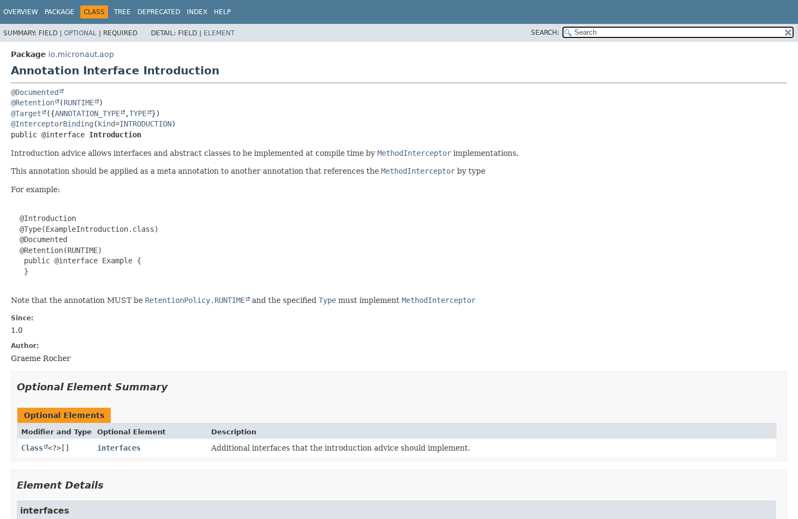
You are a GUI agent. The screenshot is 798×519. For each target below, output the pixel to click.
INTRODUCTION (145, 123)
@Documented (35, 92)
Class (32, 448)
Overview (20, 12)
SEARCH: (545, 32)
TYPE (138, 113)
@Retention (32, 102)
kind (106, 123)
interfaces (119, 448)
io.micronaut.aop (81, 54)
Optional (80, 33)
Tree (122, 12)
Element (219, 33)
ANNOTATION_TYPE (87, 113)
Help (222, 12)
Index (197, 12)
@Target (26, 113)
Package (59, 12)
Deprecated (158, 12)
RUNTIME (79, 102)
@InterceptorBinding (52, 123)
